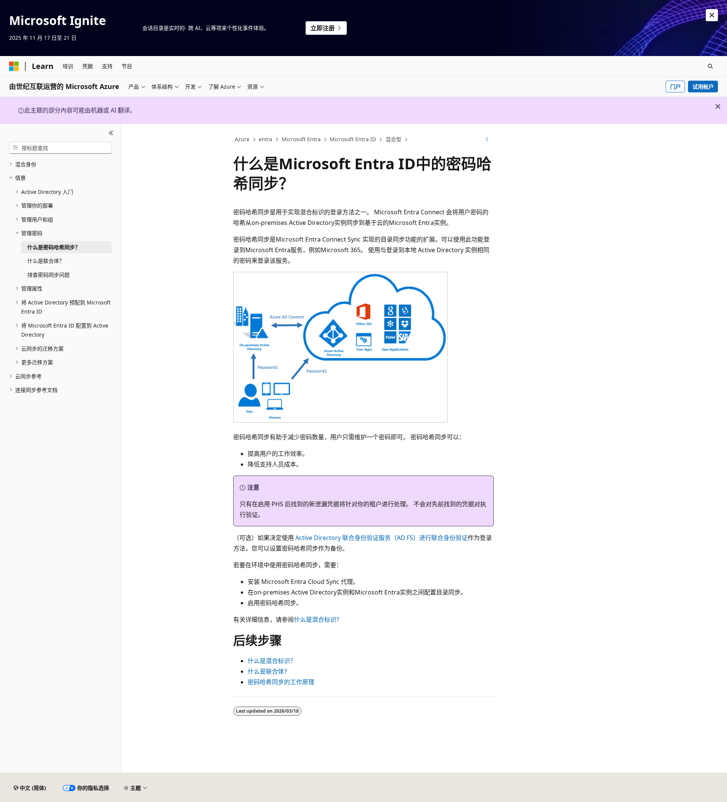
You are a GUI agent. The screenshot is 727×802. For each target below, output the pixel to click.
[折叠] (111, 133)
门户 (675, 86)
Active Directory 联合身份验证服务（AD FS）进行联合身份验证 (381, 538)
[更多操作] (487, 140)
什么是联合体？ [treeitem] (45, 260)
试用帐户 (703, 86)
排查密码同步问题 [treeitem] (48, 274)
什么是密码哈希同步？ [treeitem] (53, 247)
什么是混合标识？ (318, 619)
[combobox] (60, 148)
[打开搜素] (710, 66)
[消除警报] (712, 15)
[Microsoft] (14, 66)
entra (265, 139)
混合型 (393, 139)
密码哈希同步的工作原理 (281, 682)
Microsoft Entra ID (353, 139)
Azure (242, 139)
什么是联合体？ (269, 671)
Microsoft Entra (301, 139)
